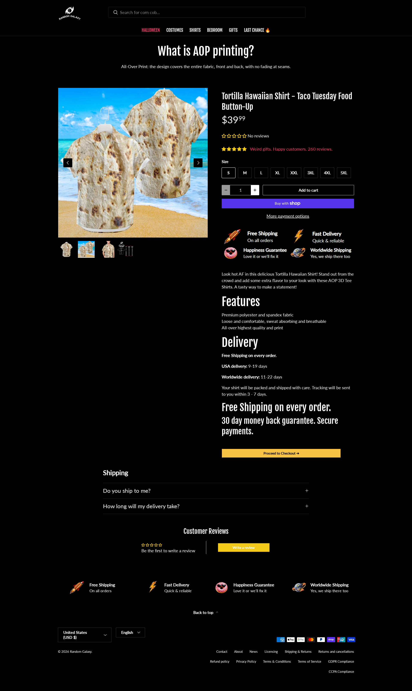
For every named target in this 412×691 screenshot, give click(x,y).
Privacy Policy (246, 661)
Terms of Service (309, 661)
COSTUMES (174, 30)
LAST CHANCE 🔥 (257, 30)
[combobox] (206, 12)
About (238, 651)
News (254, 651)
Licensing (271, 651)
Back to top (203, 612)
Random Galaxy (80, 651)
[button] (351, 13)
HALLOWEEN (151, 30)
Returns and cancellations (336, 651)
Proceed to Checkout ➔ (281, 453)
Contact (221, 651)
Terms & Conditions (277, 661)
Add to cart (308, 190)
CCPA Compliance (341, 671)
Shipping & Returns (298, 651)
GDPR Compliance (341, 661)
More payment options (288, 215)
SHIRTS (195, 30)
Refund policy (219, 661)
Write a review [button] (244, 547)
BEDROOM (215, 30)
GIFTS (233, 30)
